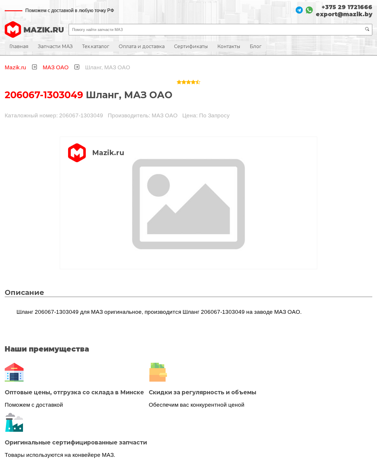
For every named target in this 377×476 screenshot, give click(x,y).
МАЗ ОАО (56, 67)
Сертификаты (191, 46)
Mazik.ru (15, 67)
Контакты (228, 46)
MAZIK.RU (44, 29)
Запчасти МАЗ (55, 46)
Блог (256, 46)
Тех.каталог (95, 46)
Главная (19, 46)
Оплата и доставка (142, 46)
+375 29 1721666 (347, 7)
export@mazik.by (344, 14)
